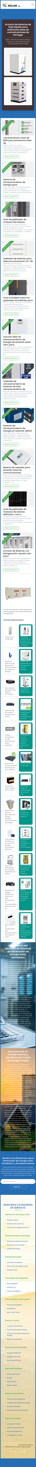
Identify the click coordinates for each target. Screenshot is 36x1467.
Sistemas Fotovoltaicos (15, 1224)
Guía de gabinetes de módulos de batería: (14, 221)
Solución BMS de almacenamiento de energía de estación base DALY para (16, 340)
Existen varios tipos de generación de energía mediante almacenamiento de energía (10, 817)
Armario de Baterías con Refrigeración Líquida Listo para (17, 553)
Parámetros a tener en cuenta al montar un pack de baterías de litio (25, 741)
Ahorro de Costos (13, 1312)
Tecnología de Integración (16, 1278)
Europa (9, 1378)
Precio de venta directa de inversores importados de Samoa (10, 870)
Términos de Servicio (26, 1445)
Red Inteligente (12, 1284)
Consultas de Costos (14, 1435)
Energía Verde (12, 1270)
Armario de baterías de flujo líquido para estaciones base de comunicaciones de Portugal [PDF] (17, 612)
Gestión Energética (14, 1291)
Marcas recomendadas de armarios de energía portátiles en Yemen (25, 895)
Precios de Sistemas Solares (17, 1330)
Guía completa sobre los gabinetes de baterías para (18, 299)
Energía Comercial (13, 1357)
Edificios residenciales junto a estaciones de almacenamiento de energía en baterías (25, 931)
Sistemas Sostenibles (14, 1262)
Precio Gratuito (11, 157)
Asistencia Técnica (13, 1424)
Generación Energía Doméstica (18, 1227)
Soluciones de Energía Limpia (17, 1266)
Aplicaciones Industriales (16, 1347)
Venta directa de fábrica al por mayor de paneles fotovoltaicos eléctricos (9, 844)
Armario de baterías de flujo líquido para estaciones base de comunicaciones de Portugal (18, 42)
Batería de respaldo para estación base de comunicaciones (16, 470)
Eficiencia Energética (14, 1305)
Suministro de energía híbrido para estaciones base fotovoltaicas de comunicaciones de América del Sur (10, 899)
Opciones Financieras (14, 1394)
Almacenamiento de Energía (17, 1236)
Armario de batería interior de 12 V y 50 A (10, 788)
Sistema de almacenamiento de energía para (14, 182)
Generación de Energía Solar (17, 1215)
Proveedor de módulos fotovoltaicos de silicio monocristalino (25, 843)
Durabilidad (11, 1308)
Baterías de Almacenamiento (17, 1241)
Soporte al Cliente (13, 1418)
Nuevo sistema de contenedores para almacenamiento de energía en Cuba (10, 931)
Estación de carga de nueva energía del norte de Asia (25, 790)
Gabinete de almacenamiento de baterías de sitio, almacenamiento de (14, 385)
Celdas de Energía (13, 1249)
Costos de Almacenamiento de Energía (18, 1334)
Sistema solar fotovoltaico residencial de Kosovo (10, 714)
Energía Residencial (14, 1353)
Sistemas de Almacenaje (16, 1245)
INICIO (8, 40)
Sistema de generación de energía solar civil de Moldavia (25, 665)
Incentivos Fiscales (13, 1406)
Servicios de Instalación (15, 1428)
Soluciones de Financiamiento (17, 1410)
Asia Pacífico (11, 1382)
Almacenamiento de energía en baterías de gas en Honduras (25, 870)
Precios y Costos (12, 1321)
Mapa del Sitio (26, 1447)
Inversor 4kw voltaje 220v (9, 638)
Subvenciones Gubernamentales (18, 1403)
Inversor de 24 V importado (25, 765)
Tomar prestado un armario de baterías (24, 814)
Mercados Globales (13, 1369)
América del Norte (13, 1374)
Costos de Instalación (15, 1326)
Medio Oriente (12, 1385)
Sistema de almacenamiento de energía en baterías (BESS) (17, 428)
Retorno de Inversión (14, 1339)
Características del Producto (17, 1299)
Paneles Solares (12, 1220)
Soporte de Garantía (14, 1431)
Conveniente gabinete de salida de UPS (25, 690)
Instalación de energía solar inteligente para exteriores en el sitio (25, 715)
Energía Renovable (13, 1257)
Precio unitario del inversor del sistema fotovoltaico (10, 691)
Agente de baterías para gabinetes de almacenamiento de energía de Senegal (10, 667)
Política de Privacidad (12, 1447)
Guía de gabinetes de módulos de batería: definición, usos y (14, 512)
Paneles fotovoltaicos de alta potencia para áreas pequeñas (10, 740)
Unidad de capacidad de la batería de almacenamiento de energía (25, 641)
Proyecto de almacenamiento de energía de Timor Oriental (10, 767)
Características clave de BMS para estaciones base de (17, 140)
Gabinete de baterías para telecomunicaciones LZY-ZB (18, 260)
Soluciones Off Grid (14, 1360)
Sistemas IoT (11, 1287)
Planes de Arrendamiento (16, 1399)
